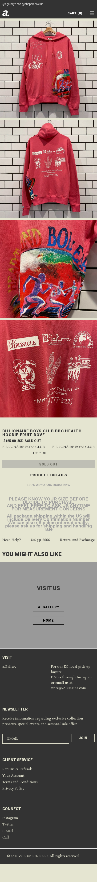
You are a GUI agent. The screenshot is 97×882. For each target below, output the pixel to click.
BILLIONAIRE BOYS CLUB (73, 447)
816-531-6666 (40, 540)
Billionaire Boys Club (23, 447)
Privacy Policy (13, 788)
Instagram (10, 818)
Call (5, 837)
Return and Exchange (77, 540)
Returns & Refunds (17, 769)
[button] (92, 13)
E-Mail (7, 831)
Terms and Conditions (20, 782)
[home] (5, 13)
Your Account (13, 775)
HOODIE (40, 454)
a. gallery (48, 607)
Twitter (8, 824)
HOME (48, 620)
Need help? (11, 540)
